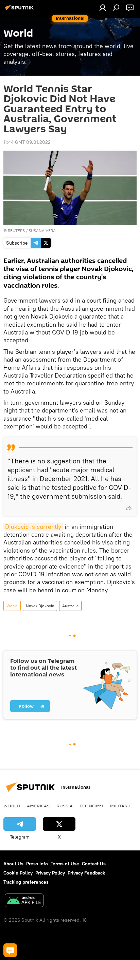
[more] (129, 508)
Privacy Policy (50, 873)
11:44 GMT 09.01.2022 (27, 142)
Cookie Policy (18, 873)
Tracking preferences (26, 882)
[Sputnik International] (20, 10)
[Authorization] (102, 7)
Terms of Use (65, 864)
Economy (91, 806)
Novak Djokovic (40, 605)
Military (120, 806)
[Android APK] (24, 901)
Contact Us (94, 864)
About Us (13, 864)
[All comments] (10, 950)
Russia (64, 806)
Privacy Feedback (86, 873)
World (12, 605)
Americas (38, 806)
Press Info (37, 864)
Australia (70, 605)
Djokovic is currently (33, 527)
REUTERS (16, 230)
